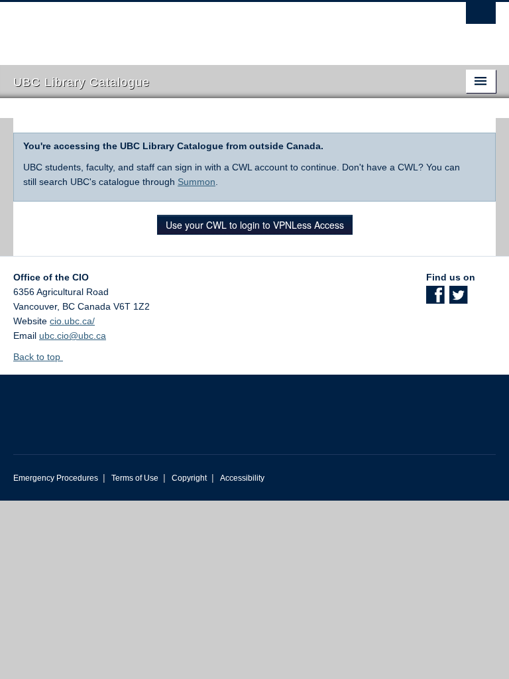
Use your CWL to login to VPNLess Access (255, 224)
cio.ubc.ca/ (72, 321)
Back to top (38, 356)
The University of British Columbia (218, 27)
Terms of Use (134, 478)
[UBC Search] (481, 16)
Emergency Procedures (55, 478)
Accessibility (242, 478)
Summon (196, 181)
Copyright (189, 478)
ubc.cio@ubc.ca (72, 335)
